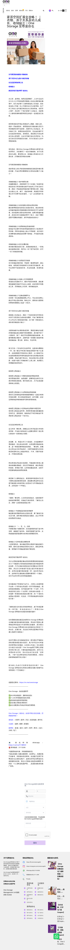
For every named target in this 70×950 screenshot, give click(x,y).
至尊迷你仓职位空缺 (9, 881)
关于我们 (3, 10)
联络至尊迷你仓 (28, 858)
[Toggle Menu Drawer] (4, 5)
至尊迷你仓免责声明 (9, 884)
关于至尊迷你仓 (9, 858)
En (59, 10)
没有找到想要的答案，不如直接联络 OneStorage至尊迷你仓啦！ (35, 818)
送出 (35, 843)
